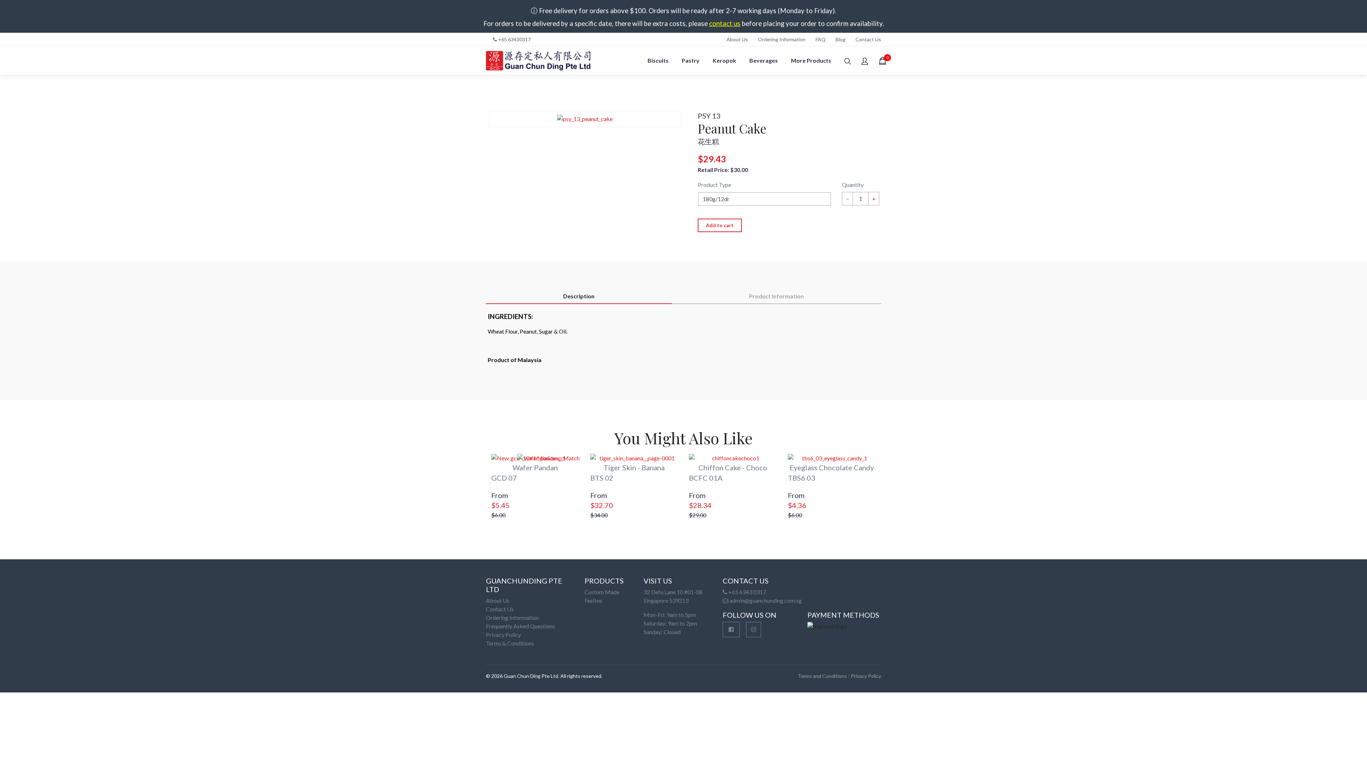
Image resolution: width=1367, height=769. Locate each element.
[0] (882, 61)
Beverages (763, 60)
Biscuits (658, 60)
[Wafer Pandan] (535, 458)
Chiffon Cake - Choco (732, 467)
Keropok (724, 60)
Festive (593, 600)
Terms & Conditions (510, 643)
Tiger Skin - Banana (634, 467)
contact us (724, 23)
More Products (811, 60)
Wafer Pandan (535, 467)
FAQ (821, 39)
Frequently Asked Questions (520, 626)
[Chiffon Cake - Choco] (733, 458)
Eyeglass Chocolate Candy (832, 467)
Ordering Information (782, 39)
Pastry (691, 60)
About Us (737, 39)
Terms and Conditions (822, 676)
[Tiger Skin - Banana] (634, 458)
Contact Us (868, 39)
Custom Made (602, 591)
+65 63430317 (514, 39)
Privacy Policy (503, 634)
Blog (840, 39)
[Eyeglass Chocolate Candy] (832, 458)
